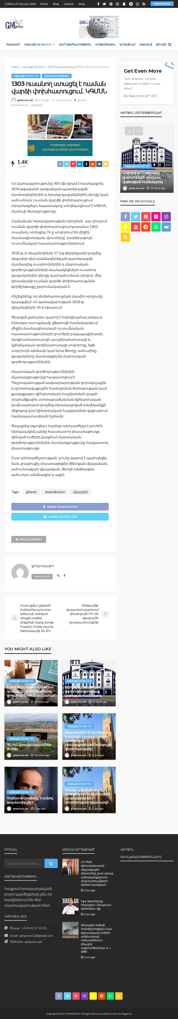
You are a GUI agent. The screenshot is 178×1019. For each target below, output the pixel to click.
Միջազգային (105, 44)
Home (44, 4)
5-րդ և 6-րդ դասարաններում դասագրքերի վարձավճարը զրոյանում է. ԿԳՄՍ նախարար (31, 691)
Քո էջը (161, 44)
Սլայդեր (37, 105)
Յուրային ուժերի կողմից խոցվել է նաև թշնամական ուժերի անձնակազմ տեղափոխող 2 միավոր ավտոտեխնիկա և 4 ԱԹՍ (96, 938)
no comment (64, 100)
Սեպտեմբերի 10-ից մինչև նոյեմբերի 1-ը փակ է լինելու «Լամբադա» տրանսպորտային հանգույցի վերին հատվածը (88, 740)
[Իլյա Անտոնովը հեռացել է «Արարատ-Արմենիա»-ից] (70, 906)
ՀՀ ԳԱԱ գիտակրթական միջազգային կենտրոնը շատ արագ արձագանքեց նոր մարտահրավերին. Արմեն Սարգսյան (97, 873)
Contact (68, 4)
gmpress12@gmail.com (36, 935)
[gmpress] (14, 22)
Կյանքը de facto (37, 44)
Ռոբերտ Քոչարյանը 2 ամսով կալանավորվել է (30, 800)
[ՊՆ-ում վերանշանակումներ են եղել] (147, 158)
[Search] (170, 44)
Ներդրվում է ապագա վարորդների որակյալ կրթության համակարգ (83, 691)
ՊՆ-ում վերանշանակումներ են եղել (29, 747)
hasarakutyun (19, 105)
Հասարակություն (56, 75)
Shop (82, 4)
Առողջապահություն (75, 44)
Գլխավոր (13, 44)
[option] (147, 158)
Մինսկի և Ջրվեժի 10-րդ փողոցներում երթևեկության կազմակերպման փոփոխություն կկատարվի (87, 796)
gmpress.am (25, 100)
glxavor (82, 100)
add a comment (30, 539)
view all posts (42, 576)
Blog (56, 4)
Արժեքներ (128, 44)
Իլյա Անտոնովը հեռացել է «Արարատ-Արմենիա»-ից (96, 905)
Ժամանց (146, 44)
